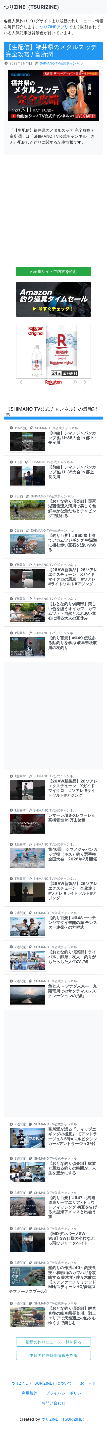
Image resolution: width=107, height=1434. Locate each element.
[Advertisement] (53, 212)
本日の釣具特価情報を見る (53, 1355)
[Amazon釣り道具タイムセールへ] (53, 298)
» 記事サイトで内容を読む (53, 271)
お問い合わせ (53, 1403)
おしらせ (88, 1383)
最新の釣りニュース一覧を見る (53, 1341)
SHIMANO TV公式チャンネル (61, 63)
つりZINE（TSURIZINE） (64, 1419)
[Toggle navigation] (96, 7)
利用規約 (30, 1393)
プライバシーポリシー (65, 1393)
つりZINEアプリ (54, 26)
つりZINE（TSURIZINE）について (41, 1383)
